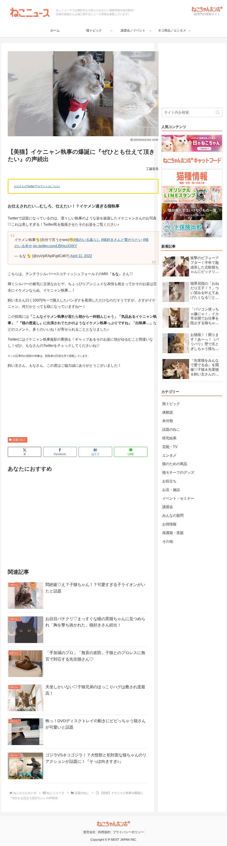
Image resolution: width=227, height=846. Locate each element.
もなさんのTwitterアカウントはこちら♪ (37, 186)
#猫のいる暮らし (86, 240)
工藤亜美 (152, 169)
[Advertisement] (77, 404)
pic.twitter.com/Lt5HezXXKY (55, 246)
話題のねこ (19, 439)
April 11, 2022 (81, 256)
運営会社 (89, 832)
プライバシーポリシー (128, 832)
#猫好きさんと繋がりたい (121, 240)
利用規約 (104, 832)
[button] (218, 112)
